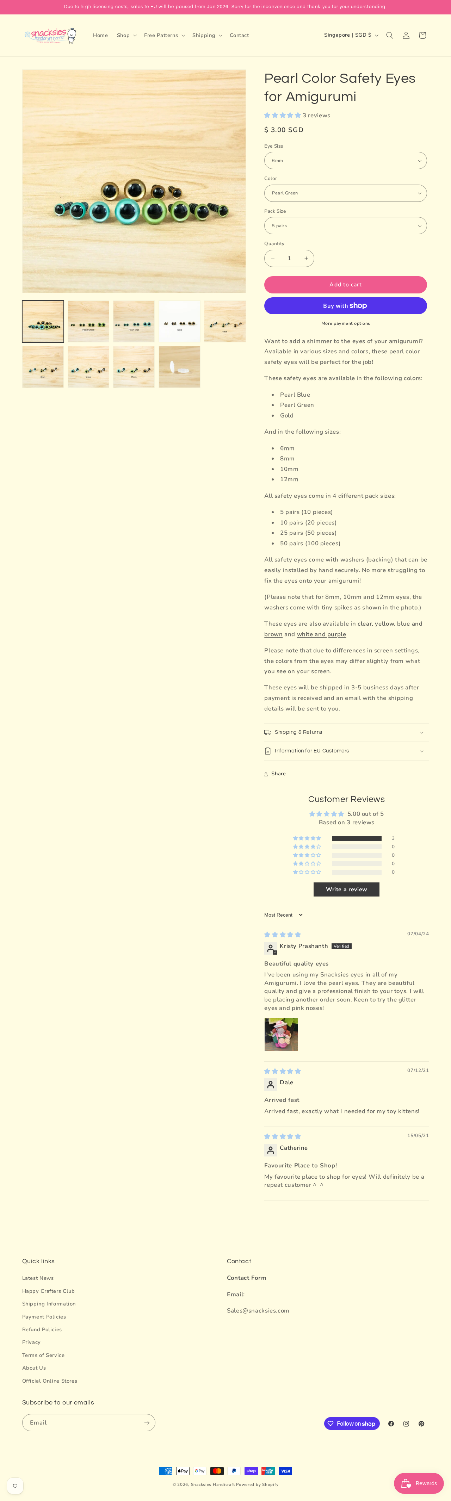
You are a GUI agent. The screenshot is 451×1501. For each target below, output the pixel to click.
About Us (34, 1367)
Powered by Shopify (257, 1484)
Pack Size (275, 211)
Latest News (38, 1278)
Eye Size (273, 146)
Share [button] (278, 773)
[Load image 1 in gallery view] (43, 321)
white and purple (321, 634)
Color (270, 178)
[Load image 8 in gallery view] (134, 367)
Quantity (274, 243)
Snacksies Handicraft (213, 1484)
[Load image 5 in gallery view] (225, 321)
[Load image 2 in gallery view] (89, 321)
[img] (282, 935)
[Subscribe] (146, 1422)
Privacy (31, 1342)
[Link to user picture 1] (281, 1035)
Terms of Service (43, 1354)
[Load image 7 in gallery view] (89, 367)
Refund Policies (42, 1329)
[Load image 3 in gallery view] (134, 321)
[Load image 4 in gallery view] (179, 321)
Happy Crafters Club (48, 1291)
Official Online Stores (50, 1380)
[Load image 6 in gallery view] (43, 367)
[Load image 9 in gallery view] (179, 367)
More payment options (346, 323)
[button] (126, 35)
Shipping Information (49, 1303)
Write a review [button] (346, 889)
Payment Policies (44, 1316)
